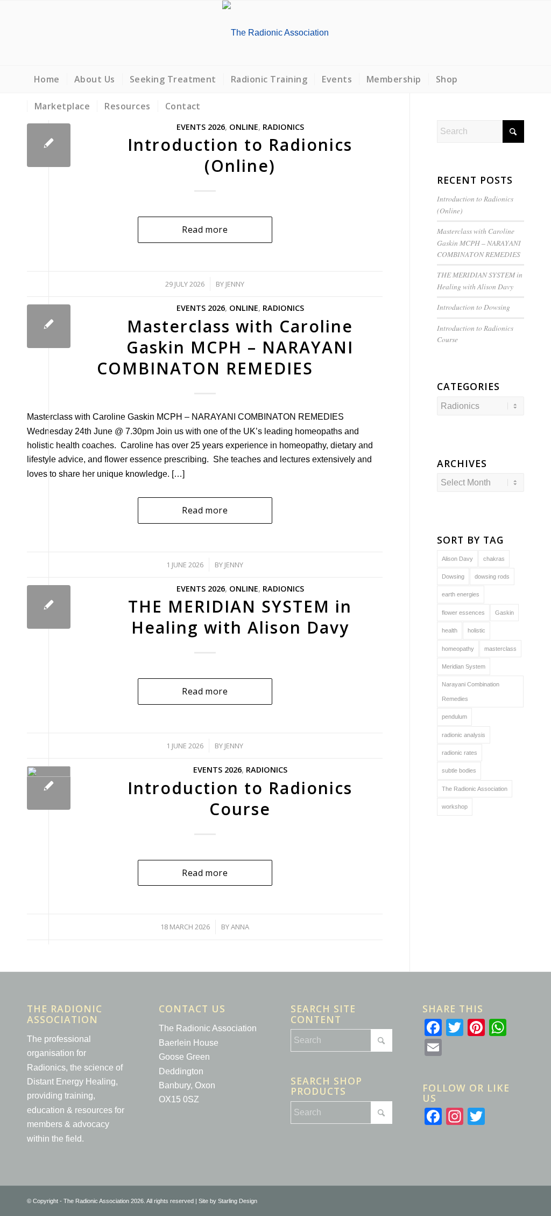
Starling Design (237, 1201)
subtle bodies (459, 770)
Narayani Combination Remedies (470, 691)
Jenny (234, 284)
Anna (240, 927)
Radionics (283, 127)
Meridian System (463, 666)
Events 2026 (200, 127)
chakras (494, 558)
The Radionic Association (474, 789)
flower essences (463, 612)
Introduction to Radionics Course (240, 798)
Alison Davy (457, 558)
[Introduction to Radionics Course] (48, 788)
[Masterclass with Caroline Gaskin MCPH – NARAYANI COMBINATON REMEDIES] (48, 326)
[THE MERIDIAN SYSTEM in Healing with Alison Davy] (48, 607)
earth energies (460, 594)
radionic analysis (463, 735)
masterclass (500, 648)
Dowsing (453, 576)
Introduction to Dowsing (473, 307)
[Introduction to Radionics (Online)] (48, 145)
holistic (476, 630)
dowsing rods (492, 576)
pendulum (454, 716)
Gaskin (504, 612)
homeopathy (458, 648)
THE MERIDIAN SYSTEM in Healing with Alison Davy (240, 616)
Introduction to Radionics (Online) (240, 155)
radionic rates (459, 752)
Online (243, 127)
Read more (205, 229)
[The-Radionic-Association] (275, 33)
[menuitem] (47, 79)
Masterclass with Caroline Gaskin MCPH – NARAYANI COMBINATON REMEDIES (225, 347)
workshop (455, 806)
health (449, 630)
